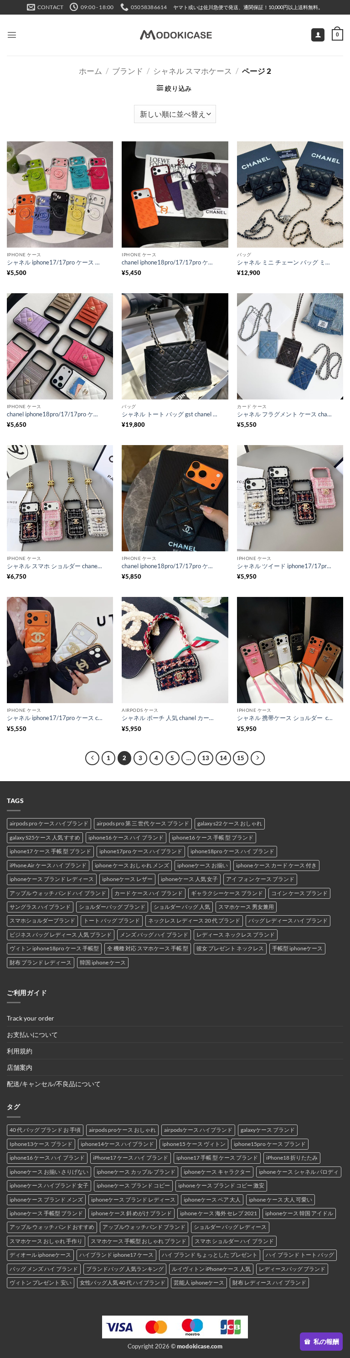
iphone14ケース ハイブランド (117, 1144)
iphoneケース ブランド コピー (133, 1185)
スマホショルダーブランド (42, 920)
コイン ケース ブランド (299, 893)
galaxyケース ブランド (268, 1130)
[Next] (257, 758)
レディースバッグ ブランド (292, 1269)
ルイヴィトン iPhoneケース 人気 (211, 1269)
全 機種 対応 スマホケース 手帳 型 (147, 948)
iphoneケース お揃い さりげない (49, 1172)
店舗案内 (19, 1067)
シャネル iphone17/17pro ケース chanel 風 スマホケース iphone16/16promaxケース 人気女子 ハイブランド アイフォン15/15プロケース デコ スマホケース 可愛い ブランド (55, 717)
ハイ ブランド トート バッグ (300, 1255)
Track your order (30, 1018)
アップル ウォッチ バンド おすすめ (52, 1227)
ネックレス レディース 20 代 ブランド (194, 920)
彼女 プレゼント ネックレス (230, 948)
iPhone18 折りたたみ (292, 1158)
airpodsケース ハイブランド (198, 1130)
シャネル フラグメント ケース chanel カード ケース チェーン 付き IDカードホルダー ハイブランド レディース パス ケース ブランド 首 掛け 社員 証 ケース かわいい (285, 414)
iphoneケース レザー (127, 879)
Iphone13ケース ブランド (41, 1144)
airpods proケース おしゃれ (122, 1130)
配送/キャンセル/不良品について (54, 1084)
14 (223, 758)
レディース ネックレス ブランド (235, 935)
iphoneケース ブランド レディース (52, 879)
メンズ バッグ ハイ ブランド (154, 935)
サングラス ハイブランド (40, 907)
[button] (12, 34)
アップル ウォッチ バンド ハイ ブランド (58, 893)
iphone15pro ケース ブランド (270, 1144)
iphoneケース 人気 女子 (189, 879)
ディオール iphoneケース (40, 1255)
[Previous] (92, 758)
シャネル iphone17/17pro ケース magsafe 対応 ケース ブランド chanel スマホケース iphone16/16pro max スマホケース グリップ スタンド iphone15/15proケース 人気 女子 (55, 262)
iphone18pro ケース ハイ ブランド (232, 851)
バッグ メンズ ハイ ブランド (44, 1269)
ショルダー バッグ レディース (230, 1227)
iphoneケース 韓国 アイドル (299, 1213)
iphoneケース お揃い (202, 865)
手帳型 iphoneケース (297, 948)
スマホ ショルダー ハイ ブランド (234, 1241)
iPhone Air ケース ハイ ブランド (48, 865)
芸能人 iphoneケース (199, 1282)
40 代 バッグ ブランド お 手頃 (45, 1130)
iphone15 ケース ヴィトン (194, 1144)
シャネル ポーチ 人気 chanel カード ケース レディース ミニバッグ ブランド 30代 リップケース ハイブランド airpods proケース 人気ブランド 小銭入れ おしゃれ (169, 717)
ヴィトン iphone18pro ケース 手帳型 (54, 948)
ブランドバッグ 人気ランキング (125, 1269)
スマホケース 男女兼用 (246, 907)
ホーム (90, 71)
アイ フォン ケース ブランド (260, 879)
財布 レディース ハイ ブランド (269, 1282)
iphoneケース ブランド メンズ (46, 1200)
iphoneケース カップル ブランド (136, 1172)
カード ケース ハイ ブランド (148, 893)
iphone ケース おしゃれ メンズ (132, 865)
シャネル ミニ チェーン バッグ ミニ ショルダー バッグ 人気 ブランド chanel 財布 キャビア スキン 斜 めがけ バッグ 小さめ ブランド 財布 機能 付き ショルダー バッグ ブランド (285, 262)
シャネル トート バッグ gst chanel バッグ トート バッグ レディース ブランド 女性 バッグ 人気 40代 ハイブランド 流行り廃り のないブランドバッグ (169, 414)
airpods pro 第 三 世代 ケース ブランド (143, 823)
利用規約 (19, 1051)
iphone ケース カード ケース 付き (276, 865)
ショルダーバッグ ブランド (112, 907)
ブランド (127, 71)
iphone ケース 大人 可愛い (280, 1200)
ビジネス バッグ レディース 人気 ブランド (61, 935)
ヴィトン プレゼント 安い (41, 1282)
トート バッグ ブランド (111, 920)
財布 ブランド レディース (41, 962)
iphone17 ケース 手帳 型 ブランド (50, 851)
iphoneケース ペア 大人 (212, 1200)
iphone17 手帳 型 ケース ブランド (217, 1158)
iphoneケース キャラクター (217, 1172)
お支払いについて (32, 1034)
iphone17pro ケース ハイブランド (140, 851)
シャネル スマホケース (192, 71)
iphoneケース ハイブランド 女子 (49, 1185)
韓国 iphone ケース (103, 962)
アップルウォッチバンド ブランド (144, 1227)
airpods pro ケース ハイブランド (49, 823)
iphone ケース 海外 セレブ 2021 (218, 1213)
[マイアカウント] (317, 35)
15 (240, 758)
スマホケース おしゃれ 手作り (46, 1241)
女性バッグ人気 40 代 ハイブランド (122, 1282)
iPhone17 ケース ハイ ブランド (130, 1158)
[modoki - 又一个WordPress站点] (175, 35)
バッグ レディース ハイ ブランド (288, 920)
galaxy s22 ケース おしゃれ (229, 823)
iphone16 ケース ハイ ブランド (126, 837)
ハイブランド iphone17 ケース (116, 1255)
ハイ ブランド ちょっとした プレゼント (209, 1255)
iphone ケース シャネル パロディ (299, 1172)
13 (205, 758)
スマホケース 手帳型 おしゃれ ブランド (138, 1241)
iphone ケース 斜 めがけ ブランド (131, 1213)
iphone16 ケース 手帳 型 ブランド (212, 837)
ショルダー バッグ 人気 (182, 907)
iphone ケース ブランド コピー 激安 (221, 1185)
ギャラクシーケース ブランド (227, 893)
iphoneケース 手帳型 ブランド (46, 1213)
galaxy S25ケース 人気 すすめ (45, 837)
